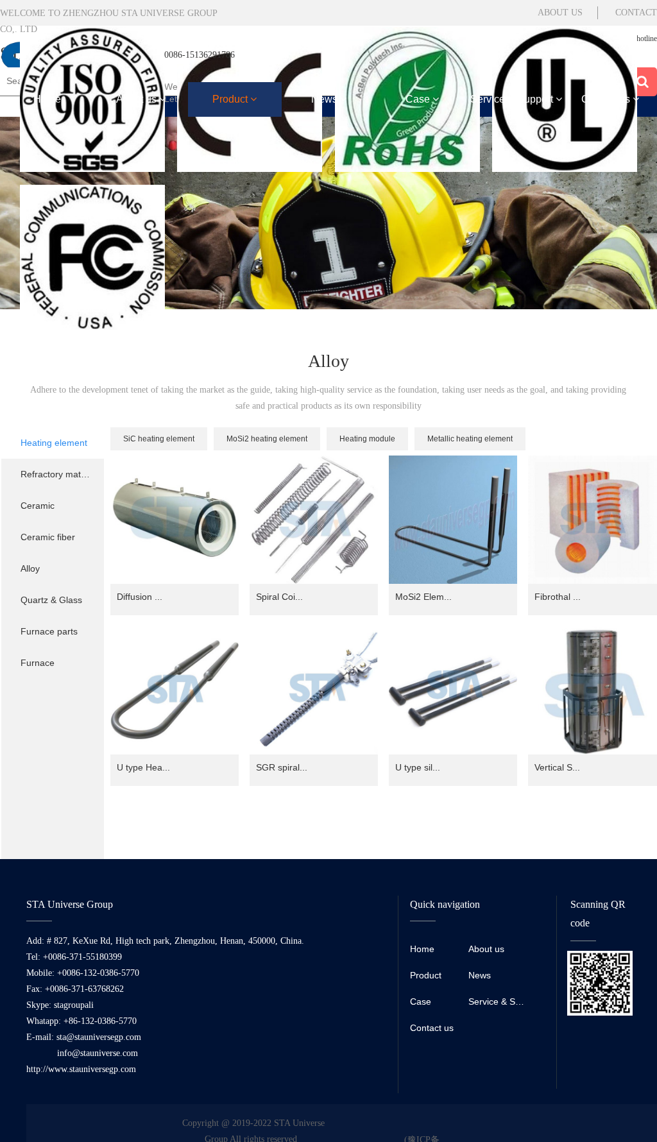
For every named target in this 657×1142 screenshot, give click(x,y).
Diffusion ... (139, 597)
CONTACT (636, 12)
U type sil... (417, 767)
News (325, 99)
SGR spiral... (281, 767)
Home (47, 99)
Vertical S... (557, 767)
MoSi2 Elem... (423, 597)
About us (137, 99)
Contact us (607, 99)
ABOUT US (560, 12)
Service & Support (513, 99)
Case (418, 99)
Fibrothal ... (557, 597)
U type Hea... (143, 767)
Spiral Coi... (279, 597)
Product (231, 99)
